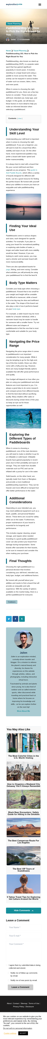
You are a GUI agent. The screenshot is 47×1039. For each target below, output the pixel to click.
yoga (8, 269)
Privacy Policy (18, 1007)
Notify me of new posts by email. (24, 980)
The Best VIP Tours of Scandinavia (23, 870)
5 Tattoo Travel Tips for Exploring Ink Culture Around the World (23, 898)
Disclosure (30, 1007)
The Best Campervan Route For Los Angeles (23, 842)
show (19, 118)
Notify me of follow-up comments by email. (24, 974)
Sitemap (24, 1003)
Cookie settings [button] (10, 1033)
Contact (16, 1003)
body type (16, 309)
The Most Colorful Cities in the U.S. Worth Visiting (23, 757)
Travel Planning (14, 24)
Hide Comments (22, 910)
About (9, 1003)
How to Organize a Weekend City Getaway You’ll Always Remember (23, 785)
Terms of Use (34, 1003)
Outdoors (12, 602)
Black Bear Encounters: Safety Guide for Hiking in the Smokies (23, 813)
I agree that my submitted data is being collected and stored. (24, 966)
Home (8, 51)
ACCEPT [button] (23, 1033)
